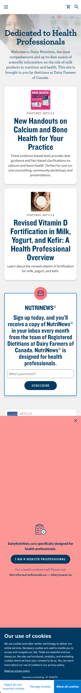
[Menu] (6, 7)
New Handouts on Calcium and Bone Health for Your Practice (40, 133)
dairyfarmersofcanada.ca (28, 574)
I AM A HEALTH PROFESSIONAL (40, 559)
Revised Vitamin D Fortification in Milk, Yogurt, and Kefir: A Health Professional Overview (40, 239)
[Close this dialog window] (75, 421)
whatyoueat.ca (61, 574)
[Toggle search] (76, 7)
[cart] (68, 7)
